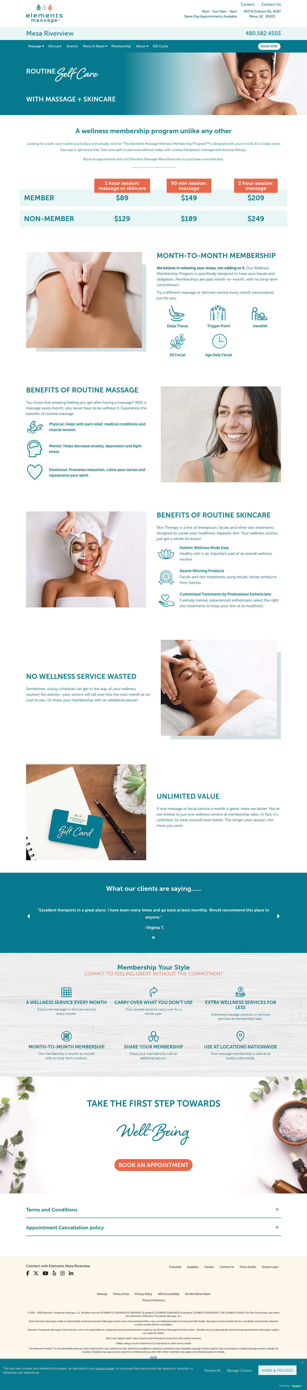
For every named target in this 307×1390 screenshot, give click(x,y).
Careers (247, 4)
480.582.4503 (263, 33)
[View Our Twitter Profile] (36, 1273)
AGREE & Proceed (277, 1370)
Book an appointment (153, 1165)
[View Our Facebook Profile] (27, 1273)
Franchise (175, 1266)
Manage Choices (239, 1370)
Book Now (269, 46)
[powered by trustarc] (296, 1386)
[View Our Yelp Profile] (54, 1273)
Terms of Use (121, 1294)
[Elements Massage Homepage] (47, 13)
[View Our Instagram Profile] (62, 1273)
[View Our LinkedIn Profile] (71, 1273)
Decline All (212, 1370)
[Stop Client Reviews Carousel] (153, 937)
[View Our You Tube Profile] (45, 1273)
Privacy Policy (143, 1294)
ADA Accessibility (168, 1294)
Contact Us (271, 4)
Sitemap (102, 1294)
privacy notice (104, 1368)
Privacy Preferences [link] (153, 1300)
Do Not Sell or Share (197, 1294)
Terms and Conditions (51, 1209)
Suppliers (193, 1266)
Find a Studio (248, 1266)
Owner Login (270, 1266)
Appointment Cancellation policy (65, 1227)
